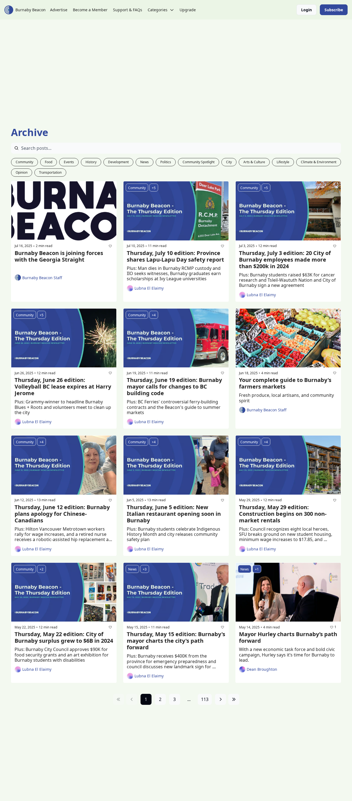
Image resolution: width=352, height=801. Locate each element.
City (229, 162)
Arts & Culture (254, 162)
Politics (165, 162)
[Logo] (8, 9)
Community (24, 162)
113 (204, 699)
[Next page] (220, 699)
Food (48, 162)
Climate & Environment (318, 162)
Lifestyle (283, 162)
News (144, 162)
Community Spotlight (199, 162)
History (91, 162)
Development (118, 162)
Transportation (50, 172)
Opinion (22, 172)
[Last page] (233, 699)
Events (69, 162)
